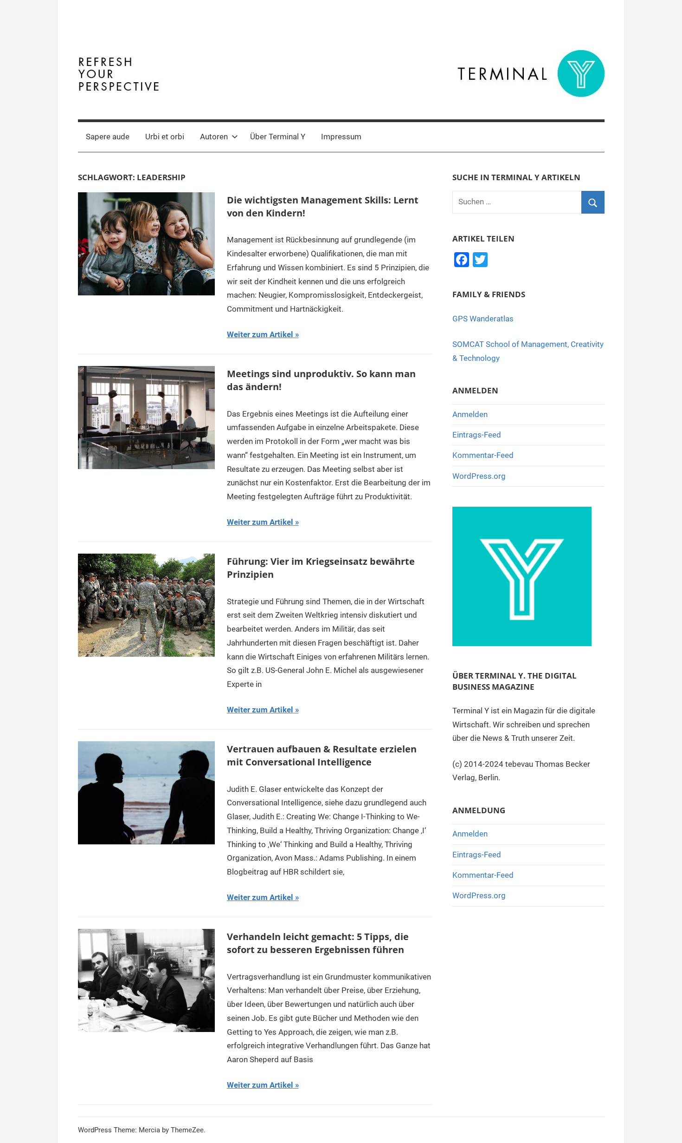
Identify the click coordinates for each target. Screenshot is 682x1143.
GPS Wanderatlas (483, 318)
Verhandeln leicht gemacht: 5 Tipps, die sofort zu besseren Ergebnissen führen (318, 943)
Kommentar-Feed (483, 455)
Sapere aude (107, 136)
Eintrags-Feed (476, 434)
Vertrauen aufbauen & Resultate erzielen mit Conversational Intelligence (322, 755)
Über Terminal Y (277, 136)
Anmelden (470, 414)
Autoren (214, 136)
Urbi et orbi (164, 136)
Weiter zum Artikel (260, 334)
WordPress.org (479, 476)
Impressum (341, 136)
